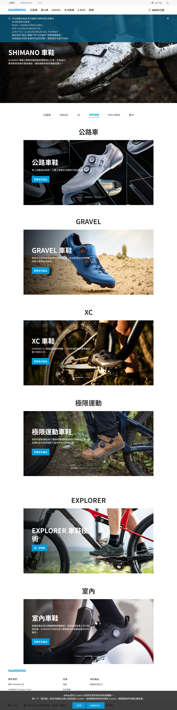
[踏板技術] (98, 197)
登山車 (44, 9)
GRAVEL (56, 9)
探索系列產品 (40, 361)
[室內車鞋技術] (88, 656)
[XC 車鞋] (79, 377)
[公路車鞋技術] (88, 197)
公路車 (33, 9)
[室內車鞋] (79, 656)
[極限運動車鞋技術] (93, 468)
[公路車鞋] (79, 197)
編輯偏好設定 (95, 705)
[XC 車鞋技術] (88, 377)
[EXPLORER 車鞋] (79, 565)
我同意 (79, 705)
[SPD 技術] (98, 286)
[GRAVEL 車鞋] (79, 286)
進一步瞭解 (39, 175)
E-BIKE (82, 9)
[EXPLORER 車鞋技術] (88, 565)
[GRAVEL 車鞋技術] (88, 286)
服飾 (91, 9)
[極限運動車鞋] (74, 468)
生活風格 (69, 9)
